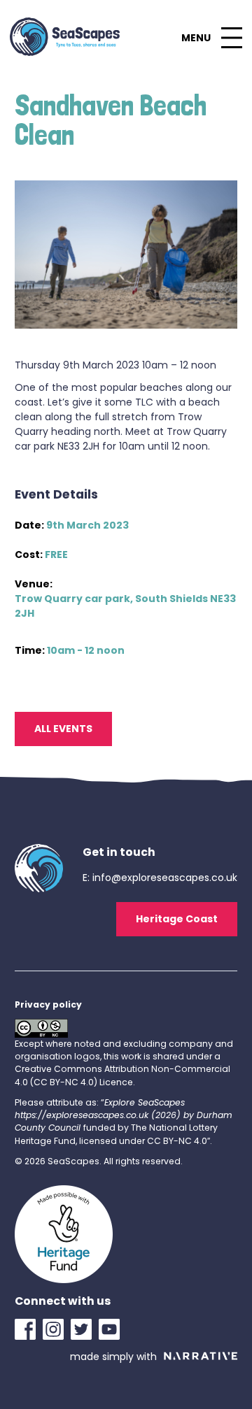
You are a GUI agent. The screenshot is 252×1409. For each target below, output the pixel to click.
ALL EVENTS (63, 729)
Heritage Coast (177, 919)
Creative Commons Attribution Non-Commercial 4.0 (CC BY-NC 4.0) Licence (122, 1075)
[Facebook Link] (29, 1329)
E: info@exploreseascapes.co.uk (160, 878)
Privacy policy (48, 1004)
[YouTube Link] (113, 1329)
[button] (211, 37)
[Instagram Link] (57, 1329)
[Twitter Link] (85, 1329)
